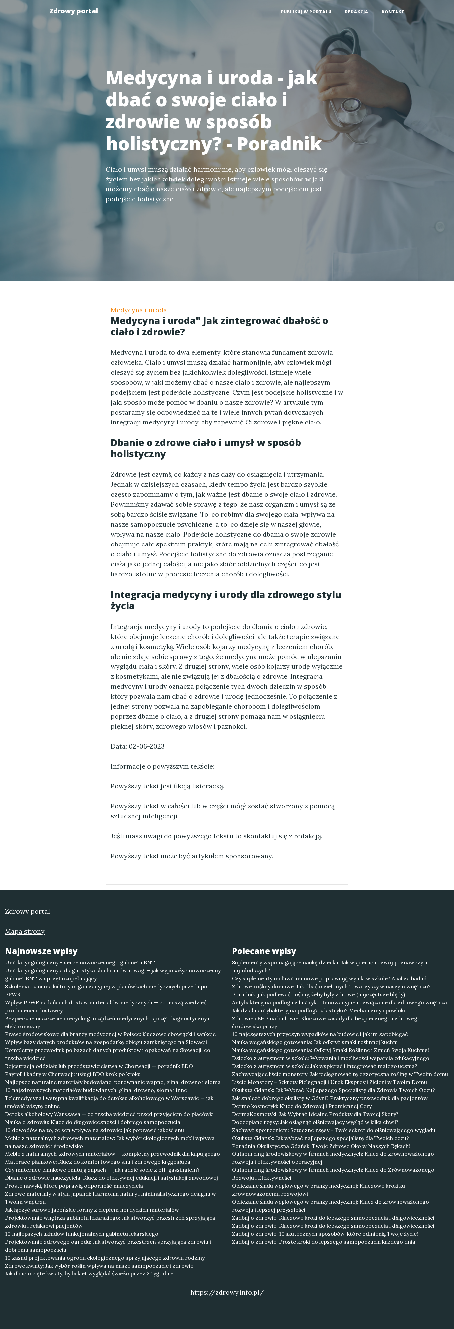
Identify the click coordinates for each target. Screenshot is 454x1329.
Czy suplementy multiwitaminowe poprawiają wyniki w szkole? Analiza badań (329, 978)
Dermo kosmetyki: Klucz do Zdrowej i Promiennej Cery (302, 1106)
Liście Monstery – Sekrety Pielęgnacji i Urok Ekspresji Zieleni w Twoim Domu (329, 1082)
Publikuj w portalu (306, 12)
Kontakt (393, 12)
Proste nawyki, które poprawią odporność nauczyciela (74, 1185)
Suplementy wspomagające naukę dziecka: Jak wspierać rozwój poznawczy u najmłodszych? (329, 966)
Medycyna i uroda (139, 310)
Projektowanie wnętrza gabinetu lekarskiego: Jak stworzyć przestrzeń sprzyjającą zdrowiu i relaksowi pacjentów (110, 1221)
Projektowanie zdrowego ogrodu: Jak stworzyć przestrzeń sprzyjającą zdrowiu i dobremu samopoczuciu (108, 1245)
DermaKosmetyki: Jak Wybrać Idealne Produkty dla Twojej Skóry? (315, 1114)
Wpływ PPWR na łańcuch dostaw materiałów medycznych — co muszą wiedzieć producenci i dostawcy (106, 1006)
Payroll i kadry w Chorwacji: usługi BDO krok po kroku (73, 1074)
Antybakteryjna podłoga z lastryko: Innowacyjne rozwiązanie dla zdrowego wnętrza (339, 1002)
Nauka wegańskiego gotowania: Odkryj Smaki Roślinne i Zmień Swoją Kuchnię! (330, 1050)
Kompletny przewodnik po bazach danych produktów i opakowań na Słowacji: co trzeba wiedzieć (107, 1054)
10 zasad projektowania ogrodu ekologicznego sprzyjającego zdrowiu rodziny (105, 1257)
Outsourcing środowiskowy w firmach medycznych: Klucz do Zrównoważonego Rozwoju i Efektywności (333, 1173)
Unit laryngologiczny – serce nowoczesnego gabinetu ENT (80, 962)
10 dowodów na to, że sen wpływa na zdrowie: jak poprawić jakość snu (94, 1130)
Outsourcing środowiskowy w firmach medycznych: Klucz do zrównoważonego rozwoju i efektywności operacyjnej (333, 1157)
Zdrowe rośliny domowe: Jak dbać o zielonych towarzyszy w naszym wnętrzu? (331, 986)
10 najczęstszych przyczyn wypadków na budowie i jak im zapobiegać (320, 1034)
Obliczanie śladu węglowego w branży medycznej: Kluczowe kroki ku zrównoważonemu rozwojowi (318, 1189)
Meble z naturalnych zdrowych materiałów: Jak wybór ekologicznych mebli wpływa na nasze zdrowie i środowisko (110, 1142)
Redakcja (356, 12)
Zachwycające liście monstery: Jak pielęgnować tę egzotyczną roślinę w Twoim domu (340, 1074)
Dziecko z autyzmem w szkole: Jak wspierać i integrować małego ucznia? (324, 1066)
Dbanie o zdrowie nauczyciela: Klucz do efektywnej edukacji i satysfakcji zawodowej (111, 1177)
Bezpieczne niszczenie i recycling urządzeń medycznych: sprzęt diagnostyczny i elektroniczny (107, 1022)
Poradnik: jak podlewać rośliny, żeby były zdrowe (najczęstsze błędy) (318, 994)
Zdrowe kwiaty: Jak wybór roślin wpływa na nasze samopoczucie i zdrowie (99, 1265)
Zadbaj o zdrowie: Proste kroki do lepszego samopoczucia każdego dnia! (324, 1241)
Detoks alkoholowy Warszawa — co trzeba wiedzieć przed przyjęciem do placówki (109, 1114)
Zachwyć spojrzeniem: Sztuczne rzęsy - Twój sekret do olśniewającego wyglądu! (334, 1130)
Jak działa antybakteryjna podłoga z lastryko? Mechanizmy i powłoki (318, 1010)
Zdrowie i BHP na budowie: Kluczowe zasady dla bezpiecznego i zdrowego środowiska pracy (326, 1022)
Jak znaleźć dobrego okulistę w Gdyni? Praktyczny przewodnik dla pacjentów (330, 1098)
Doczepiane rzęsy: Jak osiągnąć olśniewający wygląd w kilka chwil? (315, 1122)
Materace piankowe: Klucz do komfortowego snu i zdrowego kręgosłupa (97, 1161)
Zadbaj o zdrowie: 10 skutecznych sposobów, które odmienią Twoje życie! (325, 1233)
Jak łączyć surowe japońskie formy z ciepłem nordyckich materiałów (92, 1209)
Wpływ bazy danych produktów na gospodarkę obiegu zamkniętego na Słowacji (106, 1042)
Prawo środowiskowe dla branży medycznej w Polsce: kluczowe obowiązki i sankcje (110, 1034)
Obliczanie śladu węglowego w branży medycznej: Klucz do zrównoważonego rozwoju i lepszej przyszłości (330, 1205)
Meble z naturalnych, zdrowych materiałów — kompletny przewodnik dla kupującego (112, 1153)
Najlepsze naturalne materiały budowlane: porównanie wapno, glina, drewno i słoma (113, 1082)
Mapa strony (25, 931)
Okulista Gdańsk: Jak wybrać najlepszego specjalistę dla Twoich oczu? (320, 1138)
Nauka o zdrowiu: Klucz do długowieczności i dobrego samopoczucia (92, 1122)
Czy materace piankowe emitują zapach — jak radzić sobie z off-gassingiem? (102, 1169)
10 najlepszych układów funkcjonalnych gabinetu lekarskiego (81, 1233)
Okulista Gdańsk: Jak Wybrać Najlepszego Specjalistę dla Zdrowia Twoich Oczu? (333, 1090)
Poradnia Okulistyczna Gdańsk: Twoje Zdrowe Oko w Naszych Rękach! (321, 1146)
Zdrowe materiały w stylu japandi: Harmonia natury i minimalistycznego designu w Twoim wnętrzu (110, 1197)
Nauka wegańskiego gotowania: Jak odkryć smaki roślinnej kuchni (314, 1042)
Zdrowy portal (73, 10)
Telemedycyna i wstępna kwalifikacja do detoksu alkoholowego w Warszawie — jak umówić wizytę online (109, 1102)
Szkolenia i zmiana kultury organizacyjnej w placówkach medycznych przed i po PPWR (106, 990)
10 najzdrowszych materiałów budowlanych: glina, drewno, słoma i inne (96, 1090)
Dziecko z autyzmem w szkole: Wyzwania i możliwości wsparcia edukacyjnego (330, 1058)
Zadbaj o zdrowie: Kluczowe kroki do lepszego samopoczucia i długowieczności (333, 1217)
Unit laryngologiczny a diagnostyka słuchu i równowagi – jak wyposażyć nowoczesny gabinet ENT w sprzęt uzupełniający (113, 974)
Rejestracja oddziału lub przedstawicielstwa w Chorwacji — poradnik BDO (99, 1066)
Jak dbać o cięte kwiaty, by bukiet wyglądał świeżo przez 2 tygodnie (89, 1273)
